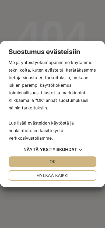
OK (52, 161)
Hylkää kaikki (52, 175)
